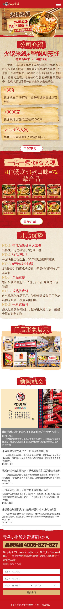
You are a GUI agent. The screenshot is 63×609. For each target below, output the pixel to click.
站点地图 (46, 604)
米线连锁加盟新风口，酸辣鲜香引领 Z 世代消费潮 (29, 509)
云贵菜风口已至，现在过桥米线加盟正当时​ (25, 490)
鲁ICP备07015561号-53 (28, 604)
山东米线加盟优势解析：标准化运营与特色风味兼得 (31, 432)
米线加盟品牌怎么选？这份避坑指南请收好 (25, 451)
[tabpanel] (31, 22)
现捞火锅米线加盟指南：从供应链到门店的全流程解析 (31, 470)
